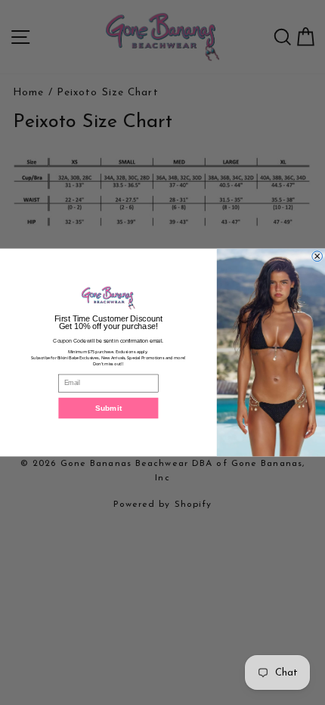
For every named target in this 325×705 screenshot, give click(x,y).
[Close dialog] (317, 256)
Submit (108, 407)
